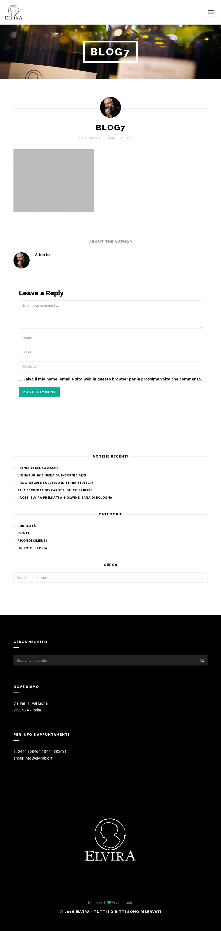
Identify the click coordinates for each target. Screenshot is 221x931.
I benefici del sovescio (38, 468)
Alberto (42, 255)
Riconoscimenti (32, 540)
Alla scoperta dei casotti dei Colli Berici (56, 490)
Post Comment (39, 392)
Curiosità (27, 526)
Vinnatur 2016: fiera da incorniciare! (52, 475)
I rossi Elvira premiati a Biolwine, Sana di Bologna (65, 497)
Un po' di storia (32, 548)
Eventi (23, 533)
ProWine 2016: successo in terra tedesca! (55, 483)
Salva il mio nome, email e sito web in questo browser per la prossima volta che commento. (112, 379)
